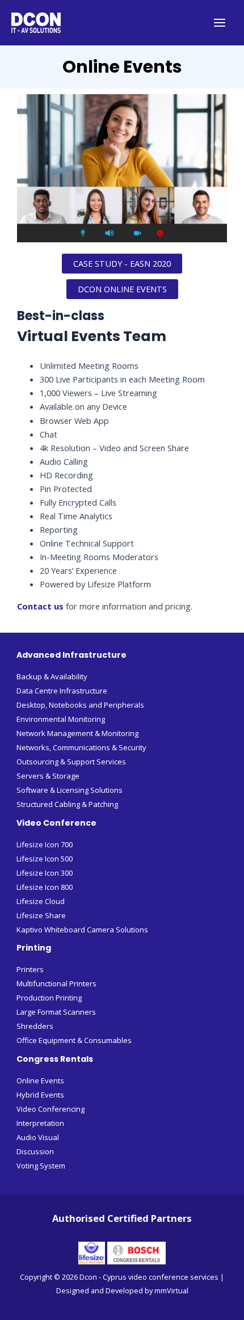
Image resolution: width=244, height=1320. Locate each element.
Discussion (35, 1151)
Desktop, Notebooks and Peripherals (80, 705)
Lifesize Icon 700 (44, 844)
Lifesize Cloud (40, 901)
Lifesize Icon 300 (44, 873)
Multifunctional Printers (56, 983)
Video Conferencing (50, 1109)
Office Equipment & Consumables (74, 1040)
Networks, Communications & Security (81, 747)
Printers (30, 969)
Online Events (40, 1080)
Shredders (34, 1026)
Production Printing (49, 998)
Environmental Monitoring (60, 719)
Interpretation (40, 1123)
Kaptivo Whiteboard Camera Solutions (82, 929)
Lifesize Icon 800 (44, 887)
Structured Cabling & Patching (67, 804)
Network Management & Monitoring (77, 733)
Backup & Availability (51, 676)
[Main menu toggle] (220, 23)
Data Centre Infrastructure (61, 691)
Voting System (40, 1166)
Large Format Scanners (56, 1012)
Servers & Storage (47, 776)
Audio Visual (37, 1137)
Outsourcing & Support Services (71, 761)
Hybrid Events (40, 1095)
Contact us (40, 606)
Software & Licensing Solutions (69, 790)
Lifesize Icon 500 (44, 859)
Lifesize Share (41, 915)
